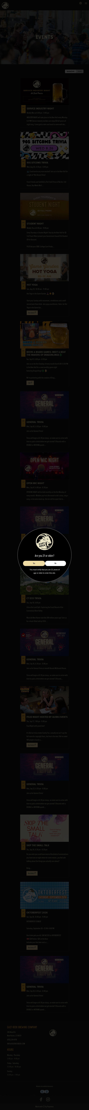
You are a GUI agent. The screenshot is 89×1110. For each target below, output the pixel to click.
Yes (34, 563)
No (55, 563)
